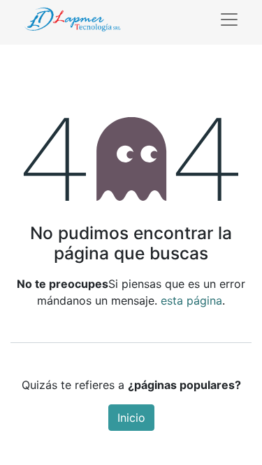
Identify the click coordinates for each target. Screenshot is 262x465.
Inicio (131, 418)
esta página (191, 300)
